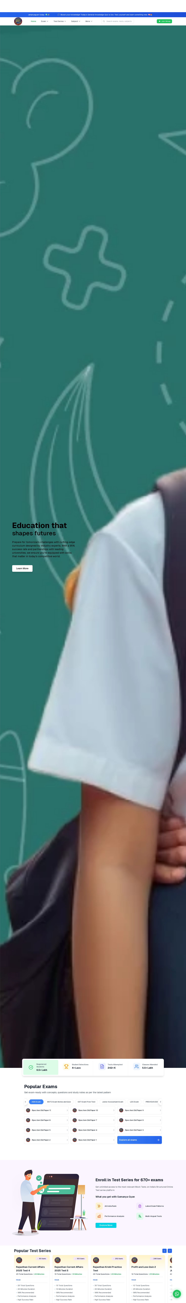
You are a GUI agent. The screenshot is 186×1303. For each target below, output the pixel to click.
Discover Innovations (27, 568)
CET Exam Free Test (86, 1102)
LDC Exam (134, 1102)
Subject (74, 21)
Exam (43, 21)
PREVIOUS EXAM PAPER (156, 1102)
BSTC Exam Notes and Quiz (59, 1102)
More (88, 21)
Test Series (59, 21)
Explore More (106, 1225)
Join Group (165, 21)
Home (33, 21)
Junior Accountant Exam (112, 1102)
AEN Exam (36, 1102)
